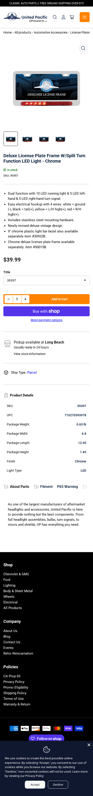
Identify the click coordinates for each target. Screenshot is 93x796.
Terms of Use (13, 699)
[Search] (55, 17)
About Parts (19, 486)
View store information (30, 354)
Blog (6, 637)
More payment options (46, 320)
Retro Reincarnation (18, 653)
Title (6, 272)
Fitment (46, 486)
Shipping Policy (14, 693)
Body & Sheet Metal (18, 591)
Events (8, 648)
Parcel (32, 373)
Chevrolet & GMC (16, 574)
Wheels (8, 597)
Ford (6, 580)
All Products (12, 608)
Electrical (10, 602)
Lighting (9, 585)
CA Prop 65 (11, 676)
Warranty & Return (16, 704)
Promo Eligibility (15, 687)
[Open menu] (85, 17)
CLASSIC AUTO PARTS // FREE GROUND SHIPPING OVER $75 (46, 3)
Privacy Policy (13, 682)
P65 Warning (67, 486)
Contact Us (11, 642)
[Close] (89, 745)
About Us (10, 631)
